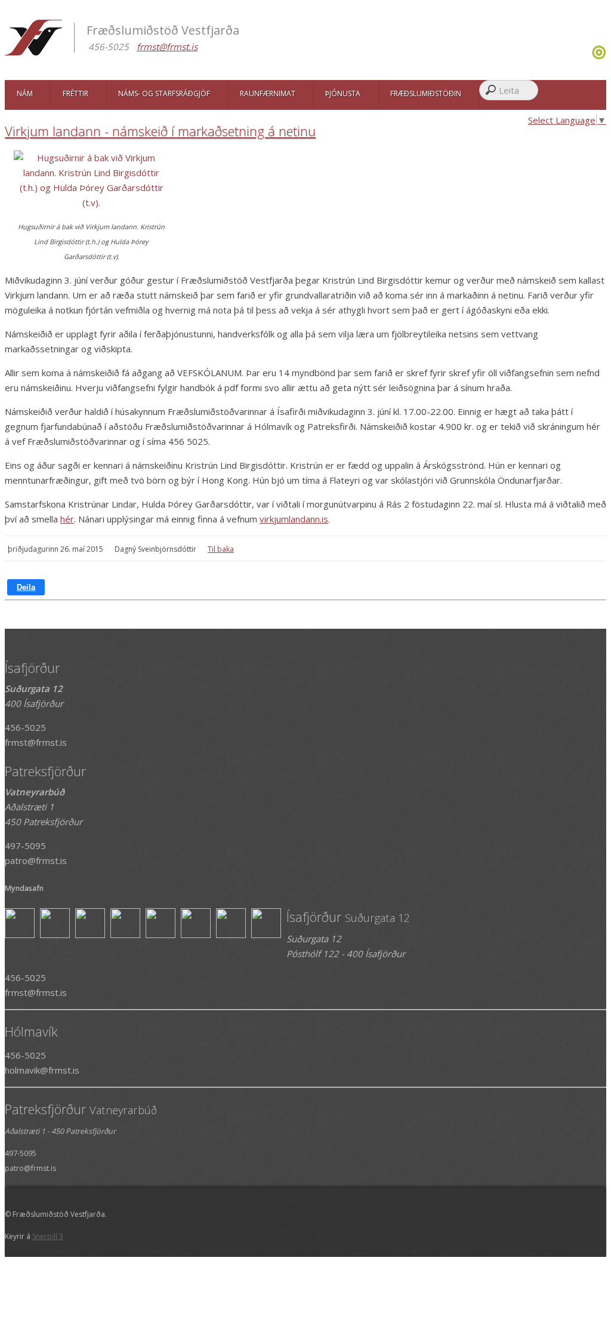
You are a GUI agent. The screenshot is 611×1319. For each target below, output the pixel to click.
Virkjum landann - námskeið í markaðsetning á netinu (160, 131)
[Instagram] (590, 56)
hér (67, 519)
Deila (26, 587)
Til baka (221, 549)
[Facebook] (587, 56)
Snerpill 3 (47, 1236)
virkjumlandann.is (294, 519)
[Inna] (599, 56)
